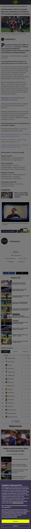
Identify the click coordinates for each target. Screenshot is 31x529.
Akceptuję (15, 521)
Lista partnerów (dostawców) (9, 517)
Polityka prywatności (17, 503)
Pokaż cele (15, 526)
